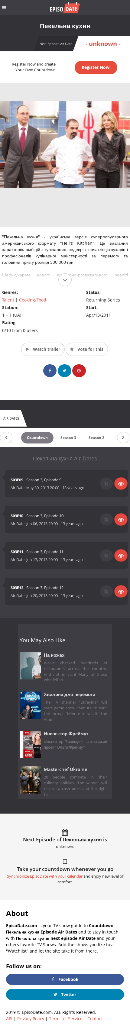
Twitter (68, 994)
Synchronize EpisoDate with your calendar (45, 876)
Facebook (68, 979)
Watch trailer (46, 349)
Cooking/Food (32, 300)
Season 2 (96, 437)
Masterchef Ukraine (65, 769)
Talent (8, 300)
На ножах (54, 655)
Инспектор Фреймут (66, 734)
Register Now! (96, 67)
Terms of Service (66, 1018)
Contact (95, 1018)
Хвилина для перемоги (69, 694)
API (9, 1018)
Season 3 (68, 437)
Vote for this (89, 349)
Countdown (37, 437)
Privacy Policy (30, 1018)
